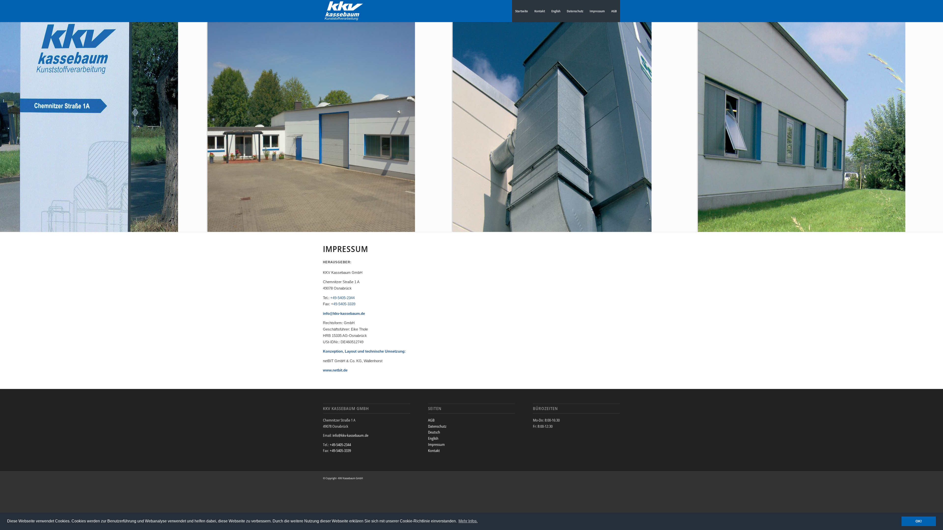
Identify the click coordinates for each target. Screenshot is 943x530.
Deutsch (434, 432)
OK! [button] (918, 521)
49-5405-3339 (344, 304)
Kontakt (539, 11)
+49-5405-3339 (340, 450)
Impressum (597, 11)
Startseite (521, 11)
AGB (614, 11)
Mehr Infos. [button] (468, 521)
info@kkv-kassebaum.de (344, 313)
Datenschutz (575, 11)
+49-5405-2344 (342, 298)
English (555, 11)
